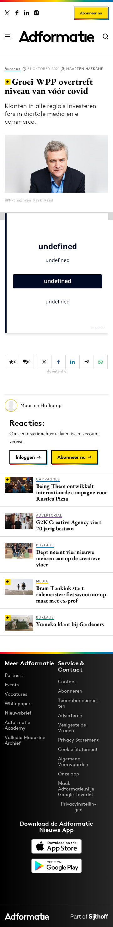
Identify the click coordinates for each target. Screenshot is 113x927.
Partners (14, 675)
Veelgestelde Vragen (72, 727)
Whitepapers (19, 703)
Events (12, 685)
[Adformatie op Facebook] (16, 12)
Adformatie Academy (17, 725)
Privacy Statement (78, 740)
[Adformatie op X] (7, 12)
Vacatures (16, 694)
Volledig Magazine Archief (25, 740)
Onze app (68, 774)
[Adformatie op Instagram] (36, 12)
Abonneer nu (91, 13)
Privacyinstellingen (78, 806)
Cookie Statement (78, 749)
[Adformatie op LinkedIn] (26, 12)
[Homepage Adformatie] (56, 36)
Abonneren (70, 691)
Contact (67, 681)
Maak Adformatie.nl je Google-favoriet (76, 788)
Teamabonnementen (78, 703)
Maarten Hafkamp (85, 69)
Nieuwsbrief (18, 713)
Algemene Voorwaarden (73, 761)
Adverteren (70, 715)
